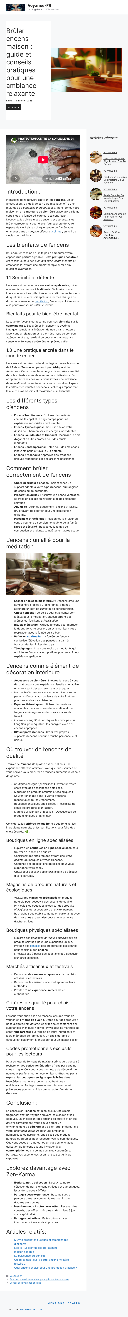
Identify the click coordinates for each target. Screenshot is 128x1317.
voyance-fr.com (31, 1309)
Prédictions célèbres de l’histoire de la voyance (115, 179)
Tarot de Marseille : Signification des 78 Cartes (114, 161)
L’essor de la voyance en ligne (25, 1282)
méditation (41, 301)
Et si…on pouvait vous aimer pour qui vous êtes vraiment (39, 1279)
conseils (35, 945)
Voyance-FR (39, 5)
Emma (9, 100)
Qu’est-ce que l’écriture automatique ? (111, 235)
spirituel (57, 231)
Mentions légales (64, 1303)
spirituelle (34, 636)
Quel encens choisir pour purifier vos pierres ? (114, 216)
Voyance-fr (13, 107)
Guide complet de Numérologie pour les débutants (113, 198)
